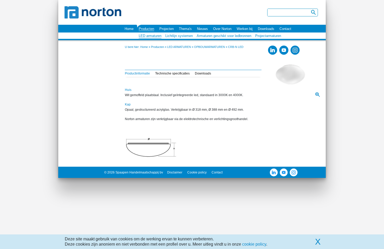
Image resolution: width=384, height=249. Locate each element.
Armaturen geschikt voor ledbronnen (224, 36)
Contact (285, 29)
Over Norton (222, 29)
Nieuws (202, 29)
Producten (146, 29)
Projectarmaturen (268, 36)
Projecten (166, 29)
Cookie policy (197, 172)
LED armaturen (150, 36)
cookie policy (254, 244)
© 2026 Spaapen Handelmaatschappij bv (133, 172)
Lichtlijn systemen (179, 36)
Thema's (185, 29)
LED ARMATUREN (179, 46)
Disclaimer (174, 172)
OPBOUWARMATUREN (209, 46)
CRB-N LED (235, 46)
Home (129, 29)
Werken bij (245, 29)
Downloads (266, 29)
